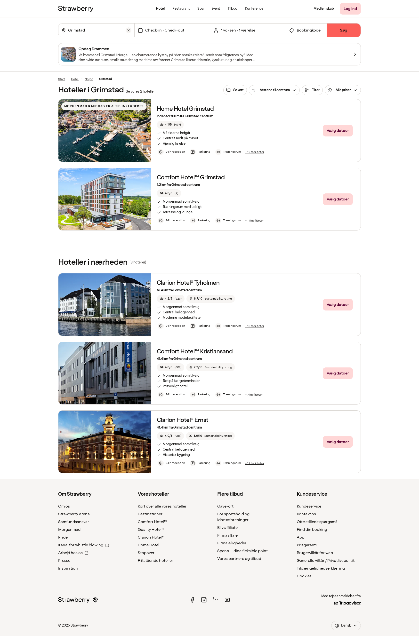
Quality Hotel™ (151, 529)
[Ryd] (128, 30)
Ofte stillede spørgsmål (317, 522)
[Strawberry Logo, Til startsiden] (75, 9)
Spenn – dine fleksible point (242, 551)
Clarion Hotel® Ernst (183, 420)
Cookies (304, 576)
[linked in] (215, 600)
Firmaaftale (227, 535)
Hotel (75, 79)
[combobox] (96, 30)
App (300, 537)
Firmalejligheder (231, 543)
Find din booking (312, 529)
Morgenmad (69, 529)
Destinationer (150, 514)
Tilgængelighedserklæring (321, 568)
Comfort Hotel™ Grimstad (191, 178)
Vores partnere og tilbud (239, 558)
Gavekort (225, 506)
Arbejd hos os (70, 553)
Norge (89, 79)
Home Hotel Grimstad (185, 109)
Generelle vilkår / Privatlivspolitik (326, 560)
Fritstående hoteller (155, 560)
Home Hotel (148, 545)
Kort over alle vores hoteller (162, 506)
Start (61, 79)
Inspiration (68, 568)
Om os (64, 506)
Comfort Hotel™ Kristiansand (195, 352)
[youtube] (227, 600)
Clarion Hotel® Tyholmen (188, 283)
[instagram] (204, 600)
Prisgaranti (307, 545)
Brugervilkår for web (315, 553)
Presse (64, 560)
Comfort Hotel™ (152, 522)
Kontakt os (306, 514)
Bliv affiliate (227, 527)
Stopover (146, 553)
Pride (63, 537)
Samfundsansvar (73, 522)
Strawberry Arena (74, 514)
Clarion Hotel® (151, 537)
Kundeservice (309, 506)
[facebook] (192, 600)
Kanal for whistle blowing (80, 545)
